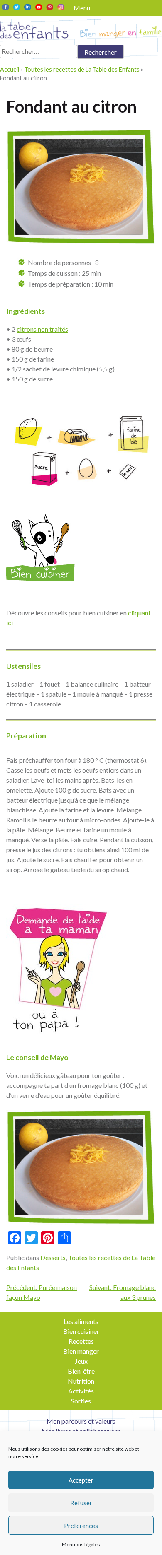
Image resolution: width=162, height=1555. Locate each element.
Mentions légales (81, 1544)
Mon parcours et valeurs (81, 1421)
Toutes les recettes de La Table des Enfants (82, 69)
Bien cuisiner (81, 1331)
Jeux (81, 1361)
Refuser (81, 1503)
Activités (81, 1391)
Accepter (81, 1480)
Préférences (81, 1525)
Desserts (53, 1257)
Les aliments (81, 1321)
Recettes (81, 1341)
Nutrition (81, 1381)
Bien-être (81, 1371)
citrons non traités (42, 329)
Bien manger (81, 1351)
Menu (82, 8)
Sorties (81, 1401)
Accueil (9, 69)
